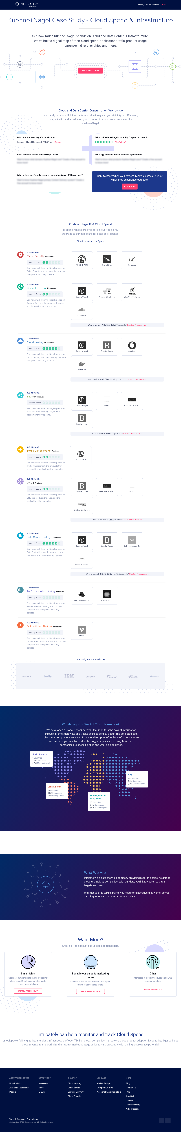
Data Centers (74, 1088)
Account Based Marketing (109, 1092)
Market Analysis (104, 1083)
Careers (129, 1100)
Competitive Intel (105, 1088)
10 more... (58, 142)
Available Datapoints (18, 1088)
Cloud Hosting (35, 342)
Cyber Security (36, 256)
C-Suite (42, 1092)
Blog (128, 1083)
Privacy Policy (32, 1119)
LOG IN (163, 5)
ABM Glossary (132, 1109)
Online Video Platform (40, 626)
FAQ (128, 1092)
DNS (30, 483)
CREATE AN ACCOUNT (90, 71)
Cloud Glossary (133, 1105)
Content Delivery (37, 288)
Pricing (12, 1092)
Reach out (129, 187)
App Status (131, 1096)
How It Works (15, 1083)
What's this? (120, 142)
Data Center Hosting (39, 537)
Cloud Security (74, 1096)
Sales (41, 1088)
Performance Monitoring (41, 591)
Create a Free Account (136, 325)
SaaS (30, 396)
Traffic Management (38, 451)
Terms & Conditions (17, 1119)
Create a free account (28, 991)
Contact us (131, 1088)
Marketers (43, 1083)
